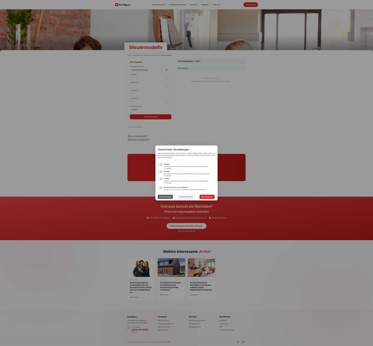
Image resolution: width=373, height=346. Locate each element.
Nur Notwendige (165, 197)
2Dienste (167, 176)
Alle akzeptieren (207, 197)
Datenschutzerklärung (165, 157)
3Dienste (167, 168)
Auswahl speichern (186, 197)
